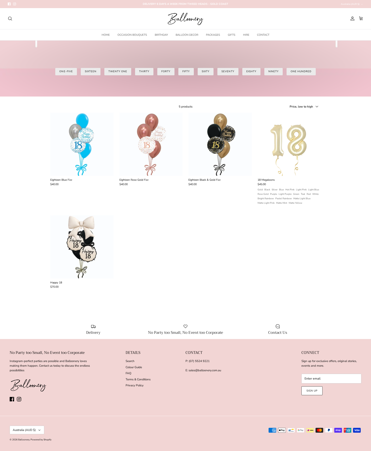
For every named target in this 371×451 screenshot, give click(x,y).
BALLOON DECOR (187, 35)
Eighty (251, 71)
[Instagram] (14, 4)
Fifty (186, 71)
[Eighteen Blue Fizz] (82, 144)
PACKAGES (213, 35)
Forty (165, 71)
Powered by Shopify (41, 439)
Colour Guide (134, 367)
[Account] (352, 18)
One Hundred (301, 71)
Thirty (144, 71)
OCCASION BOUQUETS (132, 35)
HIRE (246, 35)
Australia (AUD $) (350, 4)
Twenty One (117, 71)
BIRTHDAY (161, 35)
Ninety (273, 71)
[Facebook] (9, 4)
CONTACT (263, 35)
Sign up (311, 391)
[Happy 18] (82, 247)
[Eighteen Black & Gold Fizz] (220, 144)
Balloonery (23, 439)
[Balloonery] (185, 18)
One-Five (66, 71)
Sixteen (90, 71)
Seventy (227, 71)
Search (130, 361)
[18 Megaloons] (289, 144)
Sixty (205, 71)
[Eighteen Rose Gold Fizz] (151, 144)
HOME (106, 35)
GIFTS (231, 35)
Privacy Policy (135, 385)
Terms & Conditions (138, 379)
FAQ (128, 373)
